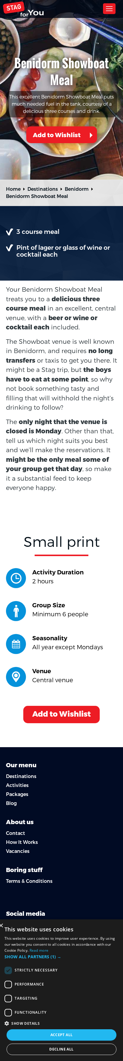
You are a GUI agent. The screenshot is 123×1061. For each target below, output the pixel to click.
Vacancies (18, 851)
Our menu (21, 765)
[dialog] (61, 990)
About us (20, 822)
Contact (15, 833)
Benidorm (77, 189)
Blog (11, 803)
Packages (17, 794)
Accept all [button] (61, 1034)
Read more (39, 950)
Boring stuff (24, 870)
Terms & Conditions (29, 881)
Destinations (42, 189)
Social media (25, 914)
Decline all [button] (61, 1049)
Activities (17, 785)
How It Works (22, 842)
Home (13, 189)
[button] (61, 956)
